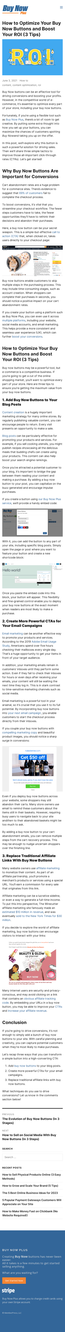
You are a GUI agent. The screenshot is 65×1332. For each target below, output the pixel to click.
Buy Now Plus (14, 119)
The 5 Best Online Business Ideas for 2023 (30, 1192)
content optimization (24, 85)
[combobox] (32, 1157)
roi (39, 85)
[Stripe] (32, 1290)
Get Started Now (14, 1280)
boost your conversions (27, 336)
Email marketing (12, 633)
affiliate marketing (48, 868)
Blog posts (9, 435)
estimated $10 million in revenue (22, 911)
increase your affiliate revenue (27, 1010)
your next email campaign (24, 713)
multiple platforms (13, 320)
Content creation (13, 412)
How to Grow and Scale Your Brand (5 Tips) (30, 1185)
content (6, 85)
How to (24, 80)
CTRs (58, 1006)
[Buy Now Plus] (15, 9)
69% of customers (30, 193)
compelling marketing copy (19, 732)
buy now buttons (25, 1065)
